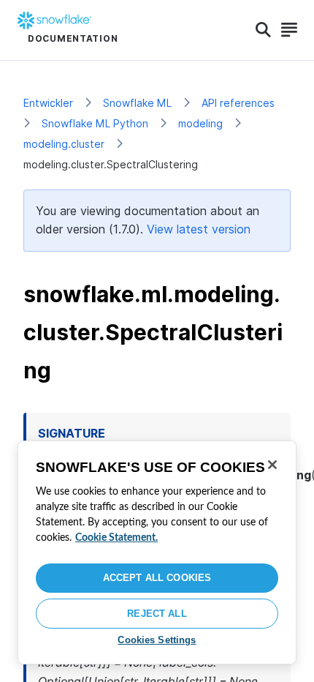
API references (238, 103)
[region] (157, 552)
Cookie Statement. (116, 538)
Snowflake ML (137, 103)
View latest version (198, 229)
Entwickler (48, 103)
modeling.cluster (63, 144)
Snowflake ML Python (95, 123)
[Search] (263, 30)
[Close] (272, 465)
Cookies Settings (157, 639)
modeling (200, 123)
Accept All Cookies (157, 577)
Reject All (156, 613)
